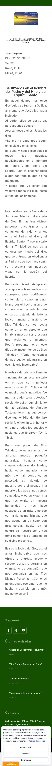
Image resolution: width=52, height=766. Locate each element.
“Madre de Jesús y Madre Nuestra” (26, 649)
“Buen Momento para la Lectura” (25, 693)
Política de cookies (37, 741)
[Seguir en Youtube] (23, 630)
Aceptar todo (26, 747)
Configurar (26, 760)
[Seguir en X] (16, 630)
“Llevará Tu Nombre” (19, 678)
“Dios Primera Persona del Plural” (25, 664)
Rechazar (26, 753)
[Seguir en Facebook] (8, 630)
